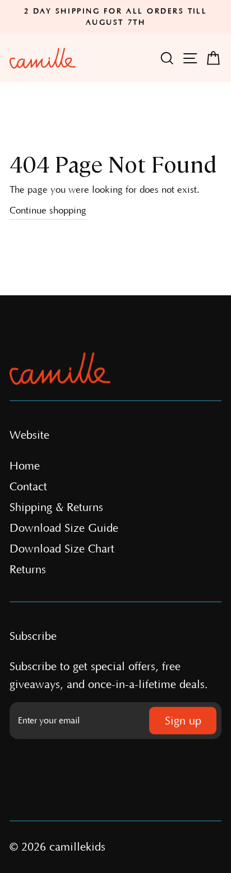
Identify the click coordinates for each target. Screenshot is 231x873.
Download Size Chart (62, 549)
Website (29, 435)
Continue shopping (48, 211)
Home (25, 466)
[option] (115, 17)
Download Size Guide (64, 528)
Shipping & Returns (56, 507)
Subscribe (33, 636)
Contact (28, 487)
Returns (28, 570)
